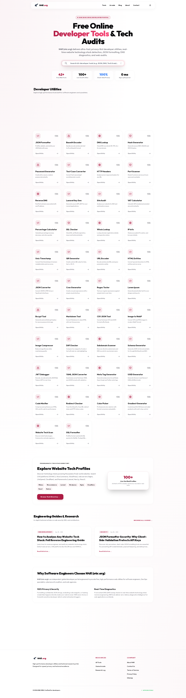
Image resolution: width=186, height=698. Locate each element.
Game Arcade (100, 666)
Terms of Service (133, 670)
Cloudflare (91, 485)
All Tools (98, 662)
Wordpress (72, 485)
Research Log (100, 670)
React (41, 489)
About (127, 5)
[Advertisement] (93, 112)
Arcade (112, 5)
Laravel (63, 485)
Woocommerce (52, 485)
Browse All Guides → (143, 520)
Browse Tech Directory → (50, 497)
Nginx (82, 485)
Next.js (48, 489)
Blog (120, 5)
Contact (136, 5)
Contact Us (131, 666)
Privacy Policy (132, 674)
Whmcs (41, 485)
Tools (104, 5)
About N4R (131, 662)
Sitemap (130, 678)
